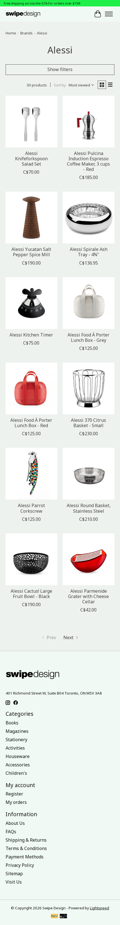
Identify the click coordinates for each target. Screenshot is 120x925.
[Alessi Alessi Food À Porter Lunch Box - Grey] (88, 303)
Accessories (18, 765)
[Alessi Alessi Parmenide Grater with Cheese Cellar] (88, 559)
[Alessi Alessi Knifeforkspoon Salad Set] (31, 121)
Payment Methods (25, 857)
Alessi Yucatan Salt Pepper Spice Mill (31, 252)
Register (14, 794)
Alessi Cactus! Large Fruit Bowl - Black (31, 593)
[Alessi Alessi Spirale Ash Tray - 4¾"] (88, 217)
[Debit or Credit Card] (63, 916)
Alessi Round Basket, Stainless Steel (89, 508)
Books (12, 723)
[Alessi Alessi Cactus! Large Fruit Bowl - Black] (31, 559)
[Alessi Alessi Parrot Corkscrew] (31, 474)
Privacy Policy (20, 865)
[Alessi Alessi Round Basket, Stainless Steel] (88, 474)
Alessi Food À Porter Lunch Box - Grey (88, 337)
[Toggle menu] (108, 14)
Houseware (18, 756)
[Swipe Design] (28, 14)
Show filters (60, 69)
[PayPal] (54, 916)
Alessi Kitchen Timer (31, 335)
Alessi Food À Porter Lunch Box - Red (31, 423)
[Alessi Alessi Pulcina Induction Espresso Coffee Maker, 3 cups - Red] (88, 121)
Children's (16, 773)
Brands (26, 33)
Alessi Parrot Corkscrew (31, 508)
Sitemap (14, 873)
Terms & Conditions (26, 848)
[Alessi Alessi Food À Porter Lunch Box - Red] (31, 388)
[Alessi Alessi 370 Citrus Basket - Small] (88, 388)
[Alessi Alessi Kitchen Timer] (31, 303)
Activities (15, 748)
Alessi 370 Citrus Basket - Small (88, 423)
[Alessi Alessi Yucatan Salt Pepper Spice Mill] (31, 217)
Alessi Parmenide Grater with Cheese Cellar (88, 596)
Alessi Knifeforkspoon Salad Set (31, 158)
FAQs (11, 832)
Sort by (60, 85)
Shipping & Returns (26, 840)
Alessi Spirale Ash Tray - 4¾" (88, 252)
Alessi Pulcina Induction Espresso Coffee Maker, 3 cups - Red (88, 161)
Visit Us (14, 882)
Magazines (17, 731)
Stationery (16, 739)
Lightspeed (99, 907)
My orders (16, 802)
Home (11, 33)
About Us (15, 823)
